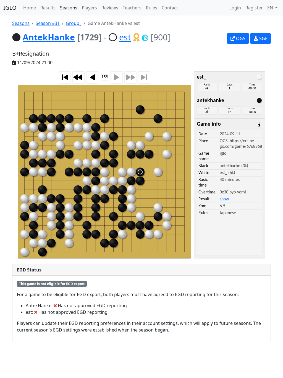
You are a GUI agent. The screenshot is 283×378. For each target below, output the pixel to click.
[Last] (144, 77)
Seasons (68, 8)
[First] (65, 77)
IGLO (10, 7)
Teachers (132, 8)
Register (254, 8)
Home (29, 8)
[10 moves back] (78, 77)
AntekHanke (49, 37)
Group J (74, 23)
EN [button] (270, 8)
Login (235, 8)
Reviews (109, 8)
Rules (151, 8)
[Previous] (92, 77)
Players (89, 8)
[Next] (117, 77)
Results (48, 8)
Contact (170, 8)
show (224, 199)
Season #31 (48, 23)
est (125, 37)
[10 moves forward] (130, 77)
